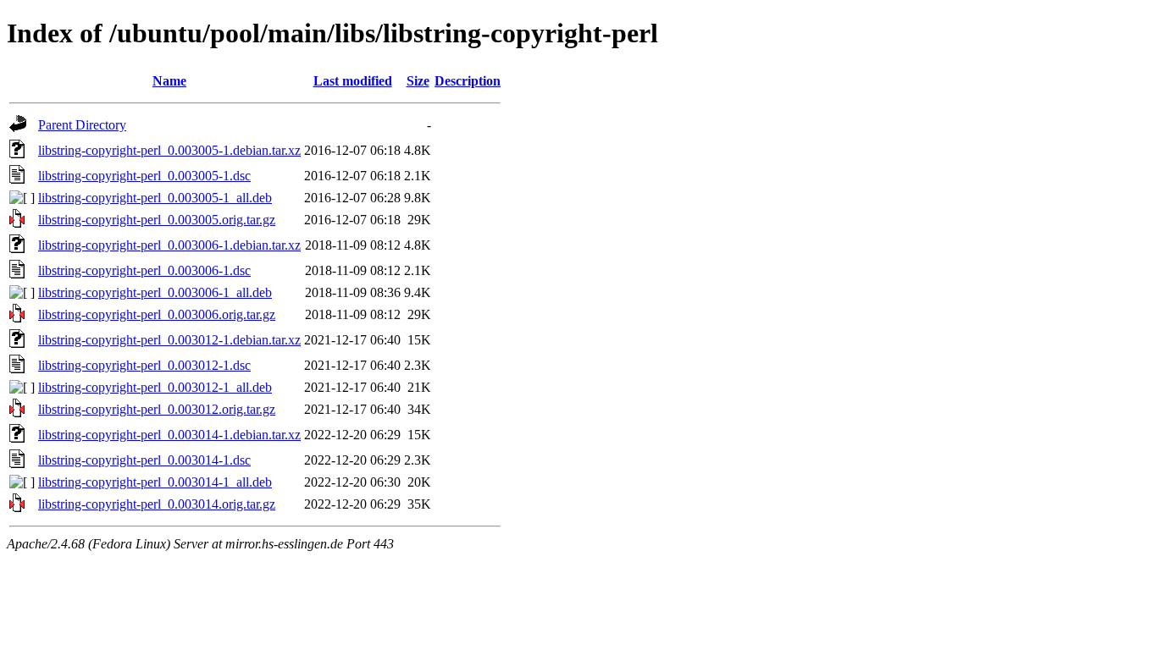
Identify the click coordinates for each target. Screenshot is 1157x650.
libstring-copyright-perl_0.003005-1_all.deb (155, 197)
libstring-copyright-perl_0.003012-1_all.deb (155, 387)
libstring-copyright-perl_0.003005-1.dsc (144, 175)
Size (418, 81)
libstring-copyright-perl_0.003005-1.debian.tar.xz (169, 150)
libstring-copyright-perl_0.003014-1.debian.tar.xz (169, 434)
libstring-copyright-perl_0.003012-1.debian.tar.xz (169, 340)
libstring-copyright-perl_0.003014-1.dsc (144, 460)
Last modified (352, 81)
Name (169, 81)
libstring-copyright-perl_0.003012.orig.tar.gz (156, 409)
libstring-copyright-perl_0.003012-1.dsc (144, 365)
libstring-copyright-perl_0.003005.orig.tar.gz (156, 219)
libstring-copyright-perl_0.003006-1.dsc (144, 270)
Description (468, 81)
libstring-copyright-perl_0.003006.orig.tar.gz (156, 314)
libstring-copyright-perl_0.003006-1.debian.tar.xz (169, 245)
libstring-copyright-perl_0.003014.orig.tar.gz (156, 504)
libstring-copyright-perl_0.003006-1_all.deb (155, 292)
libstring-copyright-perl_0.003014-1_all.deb (155, 482)
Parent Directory (82, 125)
